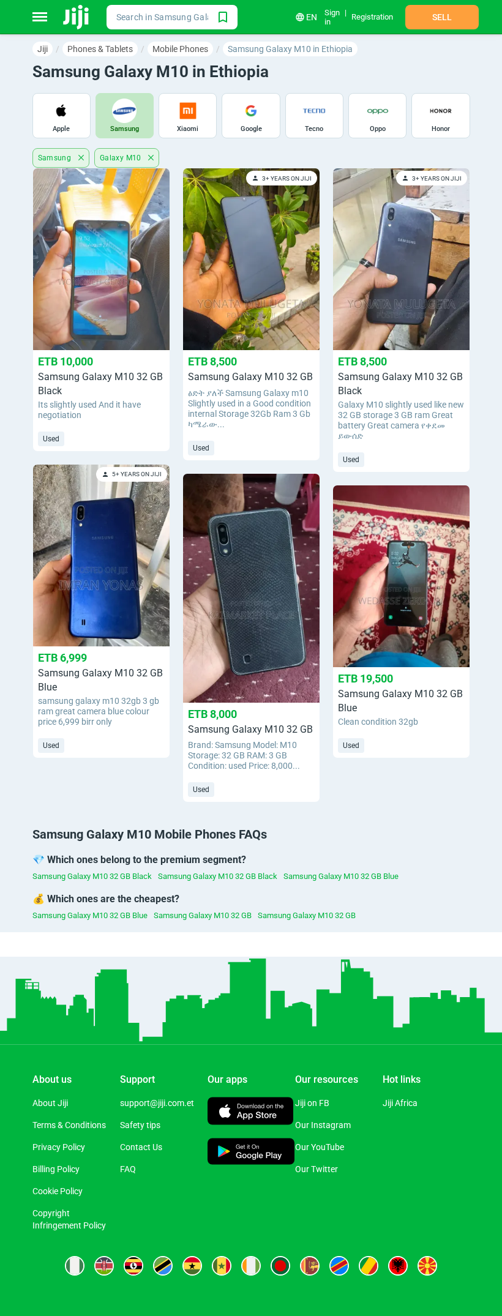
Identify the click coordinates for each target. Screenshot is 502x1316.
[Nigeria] (74, 1266)
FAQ (128, 1169)
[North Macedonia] (427, 1266)
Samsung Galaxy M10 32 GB (203, 915)
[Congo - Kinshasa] (339, 1266)
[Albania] (398, 1266)
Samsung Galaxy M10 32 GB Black (92, 876)
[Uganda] (133, 1266)
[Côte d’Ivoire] (251, 1266)
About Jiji (50, 1103)
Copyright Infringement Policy (69, 1219)
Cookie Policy (57, 1191)
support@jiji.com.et (157, 1103)
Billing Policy (56, 1169)
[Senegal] (221, 1266)
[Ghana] (192, 1266)
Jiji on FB (312, 1103)
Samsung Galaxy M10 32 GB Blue (341, 876)
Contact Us (141, 1147)
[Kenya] (104, 1266)
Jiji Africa (400, 1103)
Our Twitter (316, 1169)
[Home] (76, 17)
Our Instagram (323, 1125)
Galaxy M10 (121, 158)
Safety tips (140, 1125)
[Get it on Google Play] (251, 1153)
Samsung (55, 158)
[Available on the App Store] (250, 1112)
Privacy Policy (58, 1147)
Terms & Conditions (69, 1125)
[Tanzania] (163, 1266)
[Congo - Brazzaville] (368, 1266)
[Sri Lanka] (310, 1266)
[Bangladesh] (280, 1266)
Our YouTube (319, 1147)
